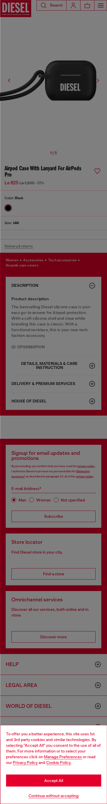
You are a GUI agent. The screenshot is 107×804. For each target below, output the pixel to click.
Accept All (53, 780)
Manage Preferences (63, 756)
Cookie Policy (58, 762)
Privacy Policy (25, 762)
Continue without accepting (54, 795)
